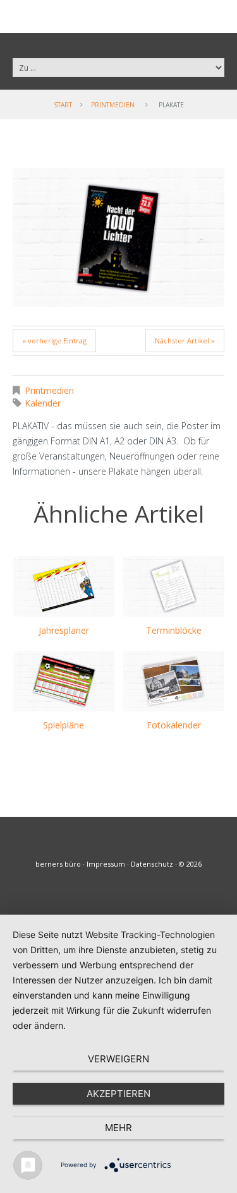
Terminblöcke (174, 630)
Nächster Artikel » (185, 340)
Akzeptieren (118, 1094)
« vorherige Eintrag (54, 340)
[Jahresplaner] (63, 586)
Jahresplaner (64, 630)
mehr (118, 1128)
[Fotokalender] (173, 681)
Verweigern (118, 1059)
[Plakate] (118, 237)
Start (63, 104)
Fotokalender (174, 725)
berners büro (58, 864)
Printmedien (113, 104)
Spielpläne (63, 725)
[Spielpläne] (63, 681)
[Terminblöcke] (173, 586)
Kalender (43, 403)
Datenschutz (152, 864)
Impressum (106, 864)
